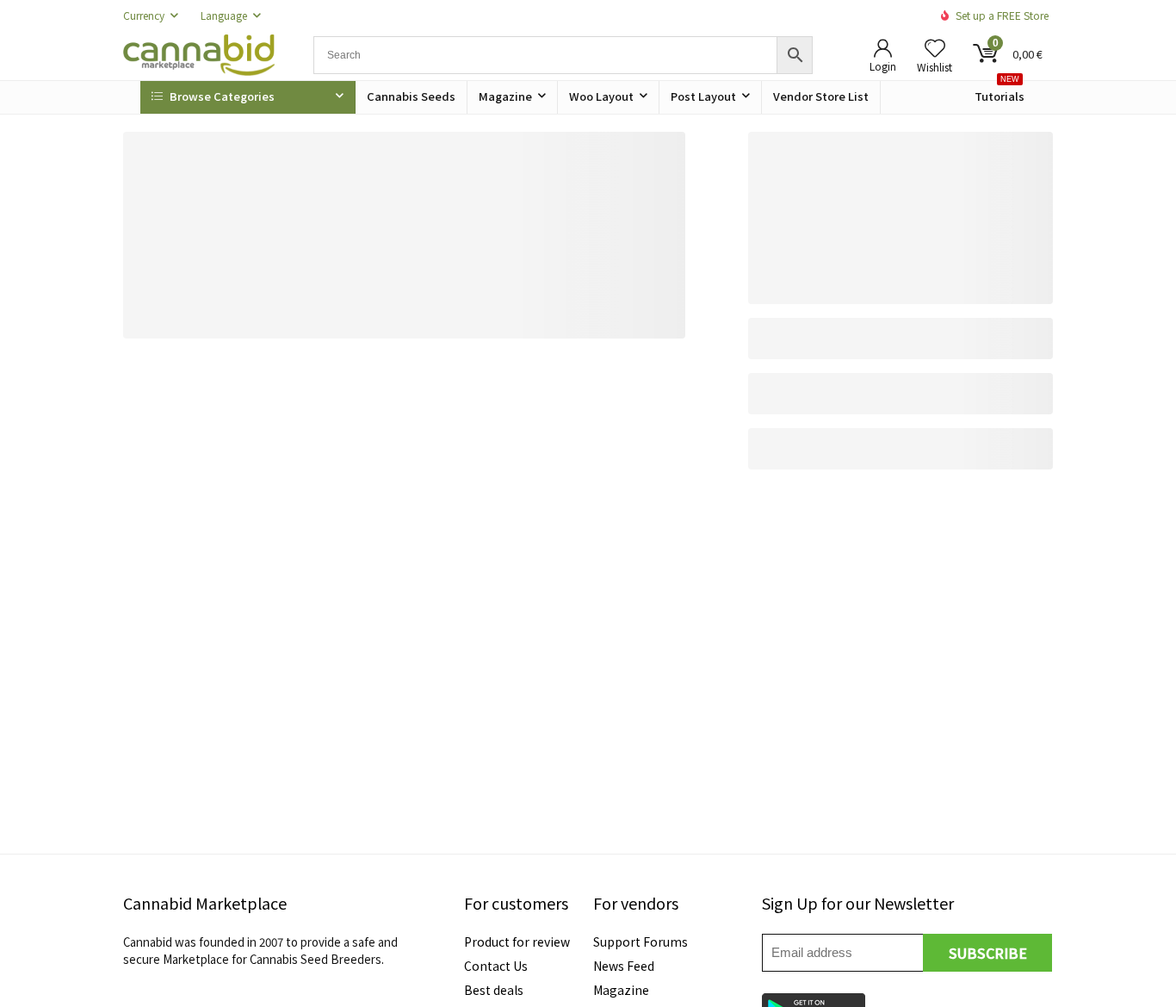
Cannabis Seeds (411, 96)
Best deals (493, 989)
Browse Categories (221, 96)
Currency (143, 15)
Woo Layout (601, 96)
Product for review (517, 941)
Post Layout (703, 96)
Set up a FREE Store (1002, 15)
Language (224, 15)
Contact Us (496, 965)
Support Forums (640, 941)
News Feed (623, 965)
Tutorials (999, 92)
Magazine (505, 96)
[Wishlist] (935, 48)
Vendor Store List (821, 96)
